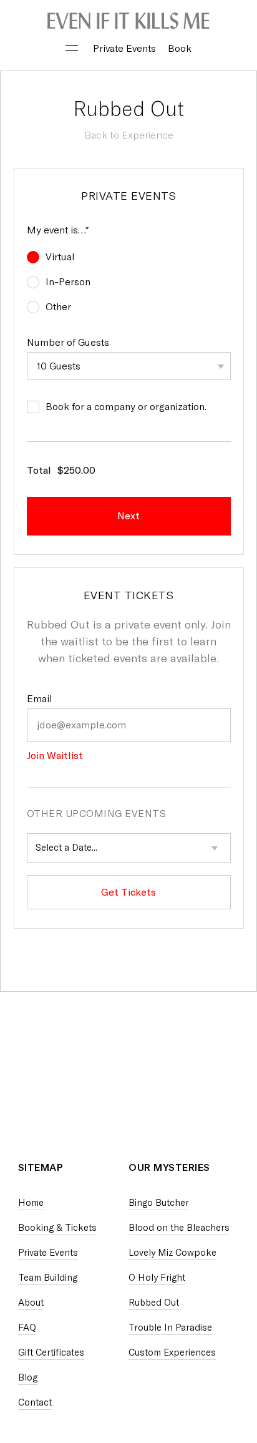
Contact (35, 1402)
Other (58, 307)
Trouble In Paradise (170, 1327)
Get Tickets (128, 892)
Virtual (60, 257)
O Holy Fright (156, 1277)
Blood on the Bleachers (179, 1227)
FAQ (27, 1327)
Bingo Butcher (158, 1202)
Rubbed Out (153, 1302)
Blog (27, 1377)
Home (31, 1202)
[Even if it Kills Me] (128, 21)
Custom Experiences (172, 1352)
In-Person (68, 282)
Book (180, 49)
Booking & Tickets (57, 1227)
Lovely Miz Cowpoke (172, 1252)
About (31, 1302)
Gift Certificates (51, 1352)
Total (39, 470)
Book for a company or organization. (126, 407)
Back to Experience (128, 135)
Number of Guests (68, 342)
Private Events (124, 49)
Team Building (47, 1277)
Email (39, 699)
